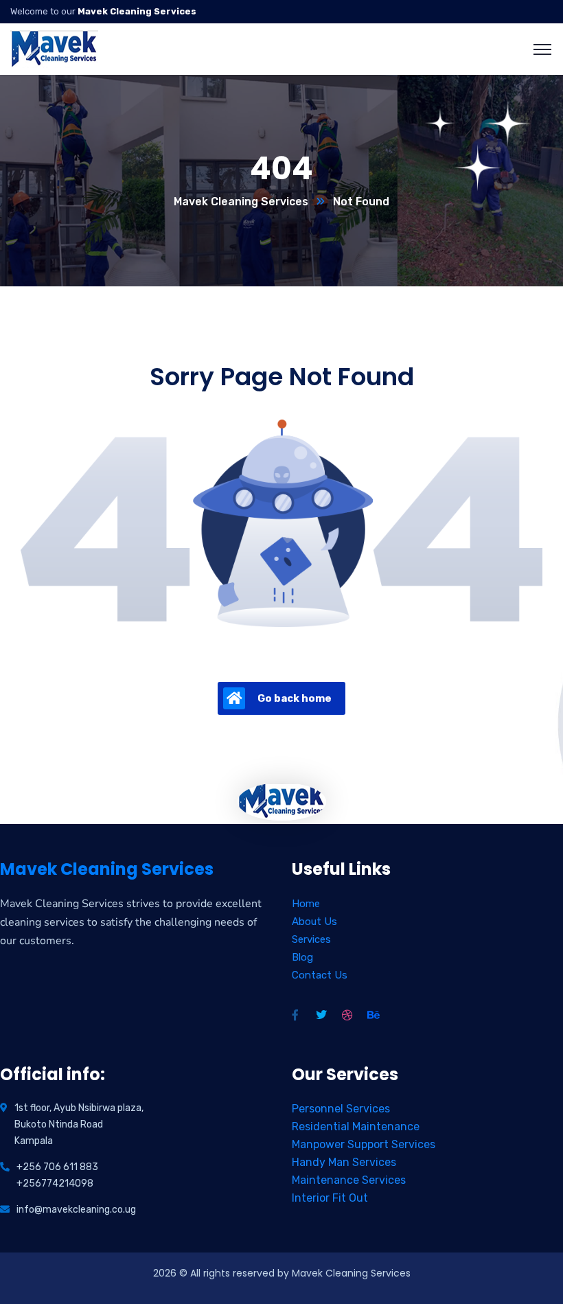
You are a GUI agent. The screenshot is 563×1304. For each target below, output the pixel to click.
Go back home (294, 698)
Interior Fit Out (330, 1197)
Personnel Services (341, 1108)
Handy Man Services (344, 1162)
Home (306, 903)
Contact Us (319, 975)
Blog (302, 957)
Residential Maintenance (356, 1126)
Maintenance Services (349, 1180)
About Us (314, 921)
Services (311, 939)
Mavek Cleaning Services (241, 201)
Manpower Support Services (363, 1144)
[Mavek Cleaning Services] (54, 48)
